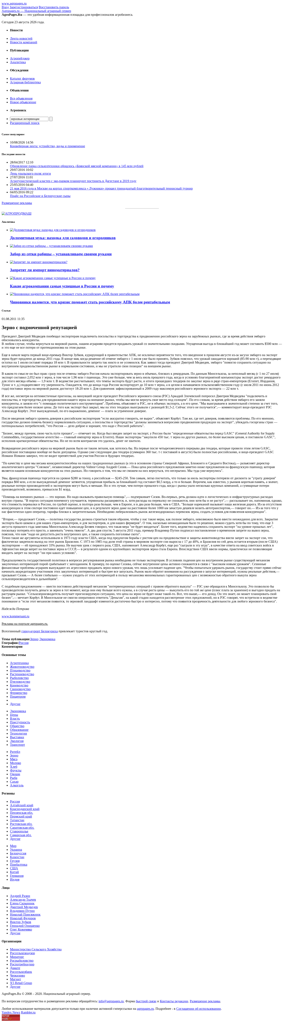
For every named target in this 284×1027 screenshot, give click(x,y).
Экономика (18, 711)
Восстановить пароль (54, 7)
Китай (14, 872)
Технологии (18, 733)
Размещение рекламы (17, 203)
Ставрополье (19, 831)
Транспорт (17, 744)
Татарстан (17, 820)
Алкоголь (16, 785)
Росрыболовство (21, 960)
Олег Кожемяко (21, 929)
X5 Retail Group (21, 983)
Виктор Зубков (20, 922)
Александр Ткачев (23, 899)
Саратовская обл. (22, 827)
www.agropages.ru (14, 3)
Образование (19, 729)
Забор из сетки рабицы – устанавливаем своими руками (61, 254)
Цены (14, 715)
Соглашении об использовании (198, 1008)
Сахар (14, 781)
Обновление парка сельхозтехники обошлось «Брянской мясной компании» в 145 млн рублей (76, 166)
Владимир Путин (22, 911)
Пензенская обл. (21, 812)
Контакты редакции (174, 1001)
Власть (15, 718)
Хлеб (13, 766)
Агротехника (19, 663)
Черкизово (17, 975)
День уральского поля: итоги (30, 173)
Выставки (17, 737)
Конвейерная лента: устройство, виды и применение (47, 146)
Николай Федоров (23, 918)
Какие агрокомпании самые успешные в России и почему (62, 286)
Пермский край (21, 816)
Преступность (20, 722)
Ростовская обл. (21, 824)
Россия (15, 801)
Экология (16, 741)
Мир (13, 846)
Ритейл (15, 751)
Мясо (13, 759)
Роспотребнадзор (22, 964)
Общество (17, 726)
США (14, 868)
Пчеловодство (20, 681)
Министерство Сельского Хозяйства (36, 949)
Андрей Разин (20, 896)
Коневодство (19, 685)
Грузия (15, 861)
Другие (15, 704)
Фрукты (15, 770)
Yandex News (11, 1012)
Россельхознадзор (22, 953)
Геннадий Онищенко (25, 925)
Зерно (14, 755)
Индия (14, 879)
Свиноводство (20, 689)
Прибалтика (18, 864)
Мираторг (17, 957)
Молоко (15, 763)
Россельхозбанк (21, 971)
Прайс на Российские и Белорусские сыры (40, 196)
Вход (5, 7)
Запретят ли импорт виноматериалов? (45, 270)
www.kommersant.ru (15, 616)
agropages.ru (145, 1008)
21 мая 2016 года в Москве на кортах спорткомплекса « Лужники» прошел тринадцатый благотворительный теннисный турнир (101, 188)
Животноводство (22, 666)
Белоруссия (18, 853)
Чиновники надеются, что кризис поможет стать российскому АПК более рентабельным (90, 302)
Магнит (15, 979)
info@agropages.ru (111, 1001)
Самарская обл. (21, 835)
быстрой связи (146, 1001)
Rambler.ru (28, 1012)
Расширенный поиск (25, 123)
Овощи (15, 774)
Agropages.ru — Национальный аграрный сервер (36, 11)
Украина (16, 849)
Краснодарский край (25, 809)
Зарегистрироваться (24, 7)
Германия (16, 875)
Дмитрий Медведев (24, 907)
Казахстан (17, 857)
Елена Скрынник (22, 903)
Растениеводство (22, 674)
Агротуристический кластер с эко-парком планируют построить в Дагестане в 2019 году (73, 181)
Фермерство (18, 693)
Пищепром (18, 696)
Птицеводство (20, 670)
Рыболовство (19, 678)
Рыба (13, 778)
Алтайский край (21, 805)
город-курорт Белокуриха (39, 631)
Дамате (15, 968)
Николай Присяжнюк (25, 914)
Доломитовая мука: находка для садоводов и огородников (63, 238)
